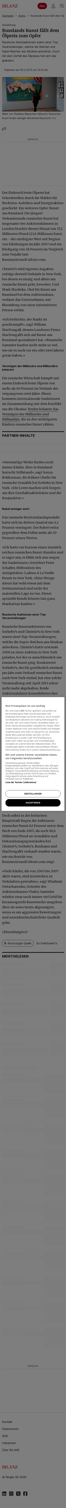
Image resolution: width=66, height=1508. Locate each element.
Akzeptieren (33, 803)
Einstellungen (33, 793)
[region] (33, 754)
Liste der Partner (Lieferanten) (20, 782)
